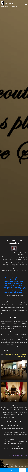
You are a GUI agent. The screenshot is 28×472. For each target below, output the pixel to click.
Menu (26, 4)
